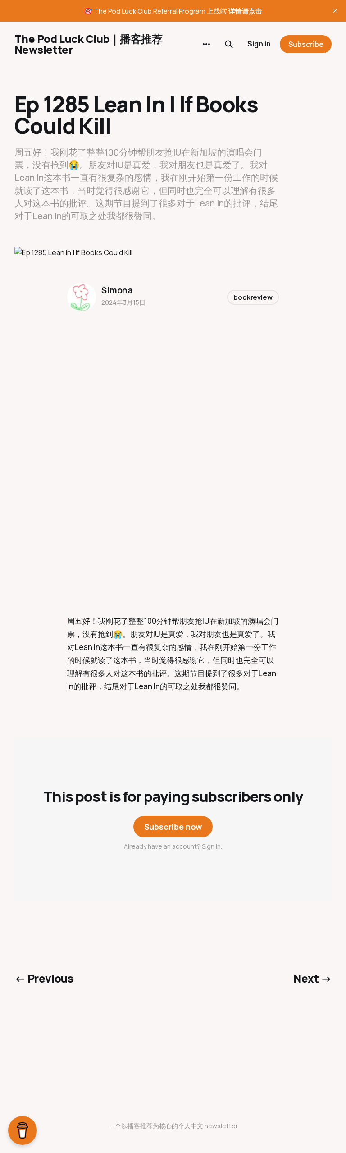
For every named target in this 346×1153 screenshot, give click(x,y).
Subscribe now (173, 826)
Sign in (259, 44)
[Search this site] (229, 44)
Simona (117, 290)
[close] (335, 11)
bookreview (253, 297)
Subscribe (305, 44)
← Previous (43, 978)
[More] (206, 44)
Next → (312, 978)
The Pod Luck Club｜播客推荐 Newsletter (88, 44)
